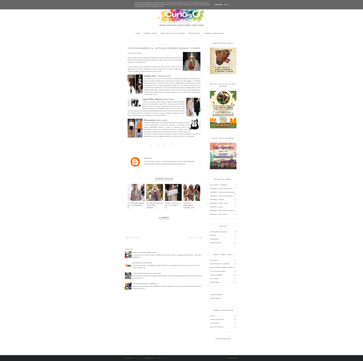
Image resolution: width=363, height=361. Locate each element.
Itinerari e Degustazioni (217, 319)
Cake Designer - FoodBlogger (218, 185)
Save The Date (214, 278)
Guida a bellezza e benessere (218, 231)
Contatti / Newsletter (216, 294)
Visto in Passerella (164, 44)
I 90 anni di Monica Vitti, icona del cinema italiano (147, 273)
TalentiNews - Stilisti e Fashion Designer (222, 210)
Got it (226, 4)
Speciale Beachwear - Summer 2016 (189, 205)
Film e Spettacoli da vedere (218, 271)
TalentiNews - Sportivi (216, 207)
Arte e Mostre (214, 260)
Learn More (218, 4)
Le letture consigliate (216, 275)
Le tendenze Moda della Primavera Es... (136, 205)
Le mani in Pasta (214, 323)
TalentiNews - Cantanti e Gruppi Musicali (222, 192)
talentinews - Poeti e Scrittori (218, 214)
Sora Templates (138, 358)
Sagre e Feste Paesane (216, 327)
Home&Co (213, 235)
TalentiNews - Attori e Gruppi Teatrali (221, 188)
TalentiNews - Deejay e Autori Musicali (221, 196)
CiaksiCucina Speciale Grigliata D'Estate (144, 252)
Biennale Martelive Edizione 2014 (142, 263)
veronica (148, 158)
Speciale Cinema (215, 282)
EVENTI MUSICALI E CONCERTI (220, 264)
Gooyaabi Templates (161, 358)
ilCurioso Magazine (215, 298)
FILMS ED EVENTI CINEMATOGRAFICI (221, 267)
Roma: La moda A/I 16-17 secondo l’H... (173, 205)
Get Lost (212, 316)
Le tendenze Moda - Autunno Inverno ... (154, 205)
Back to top (232, 358)
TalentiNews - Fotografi (217, 199)
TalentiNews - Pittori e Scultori (219, 203)
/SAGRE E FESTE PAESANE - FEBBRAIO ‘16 (145, 283)
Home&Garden (214, 239)
